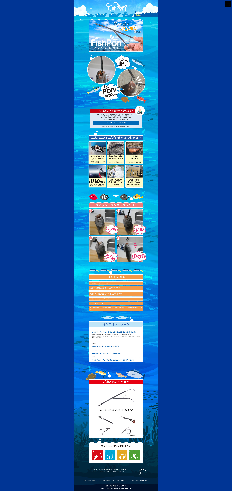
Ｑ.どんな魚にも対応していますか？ (99, 283)
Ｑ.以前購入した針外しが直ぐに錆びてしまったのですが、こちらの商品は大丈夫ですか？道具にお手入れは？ (116, 308)
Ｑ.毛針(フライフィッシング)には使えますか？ (102, 299)
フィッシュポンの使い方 (90, 480)
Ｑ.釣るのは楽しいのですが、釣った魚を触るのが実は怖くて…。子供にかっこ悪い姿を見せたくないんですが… (106, 288)
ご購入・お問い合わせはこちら (139, 480)
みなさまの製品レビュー (122, 480)
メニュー (228, 4)
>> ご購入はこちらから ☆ (116, 123)
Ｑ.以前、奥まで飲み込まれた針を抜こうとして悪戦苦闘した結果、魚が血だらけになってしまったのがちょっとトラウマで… (106, 294)
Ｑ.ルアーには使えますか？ (97, 303)
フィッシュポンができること (106, 480)
